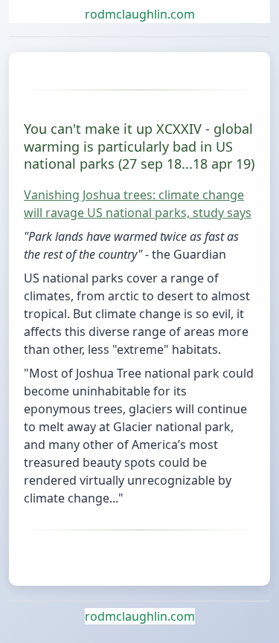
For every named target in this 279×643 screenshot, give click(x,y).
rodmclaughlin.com (140, 14)
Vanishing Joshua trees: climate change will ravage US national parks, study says (137, 204)
